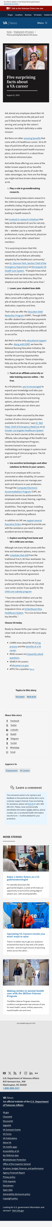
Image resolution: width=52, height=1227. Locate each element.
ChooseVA (7, 1116)
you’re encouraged (32, 386)
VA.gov (6, 1112)
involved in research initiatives (24, 219)
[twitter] (9, 1073)
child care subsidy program (18, 591)
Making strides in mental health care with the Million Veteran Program (25, 993)
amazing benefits (32, 138)
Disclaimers (8, 1185)
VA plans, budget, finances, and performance (23, 1168)
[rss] (15, 1073)
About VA (7, 1142)
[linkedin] (31, 1073)
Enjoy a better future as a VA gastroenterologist (23, 878)
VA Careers (25, 770)
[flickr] (36, 1073)
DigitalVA (7, 1125)
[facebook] (20, 1073)
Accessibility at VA (11, 1151)
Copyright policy (10, 1198)
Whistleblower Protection (14, 1159)
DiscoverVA (8, 1121)
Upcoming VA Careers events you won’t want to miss (26, 935)
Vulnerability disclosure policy (16, 1194)
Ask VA (30, 804)
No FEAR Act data (11, 1155)
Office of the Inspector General (17, 1164)
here (32, 669)
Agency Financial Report (14, 1172)
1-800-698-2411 (11, 1088)
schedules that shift (19, 555)
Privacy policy (9, 1177)
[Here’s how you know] (26, 3)
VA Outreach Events (12, 1129)
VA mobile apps (10, 1146)
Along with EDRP (22, 344)
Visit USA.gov (18, 1210)
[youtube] (4, 1073)
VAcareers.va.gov (20, 665)
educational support (36, 340)
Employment (12, 770)
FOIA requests (9, 1181)
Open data (7, 1189)
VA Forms (7, 1134)
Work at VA (31, 696)
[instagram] (25, 1073)
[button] (26, 8)
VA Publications (10, 1138)
